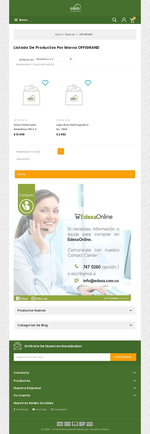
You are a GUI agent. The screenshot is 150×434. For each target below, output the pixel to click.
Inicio (22, 174)
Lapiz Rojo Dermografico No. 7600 (72, 127)
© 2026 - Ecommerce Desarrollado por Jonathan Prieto (75, 429)
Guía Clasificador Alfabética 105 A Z (25, 127)
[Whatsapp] (72, 242)
